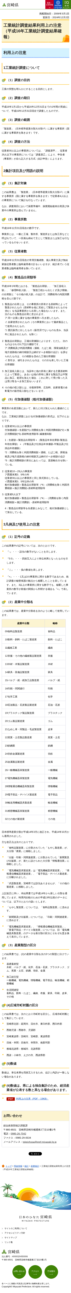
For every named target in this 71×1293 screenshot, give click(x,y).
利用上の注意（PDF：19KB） (32, 1098)
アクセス (35, 1271)
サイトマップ (10, 1237)
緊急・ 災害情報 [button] (49, 4)
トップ (9, 1166)
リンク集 (8, 1242)
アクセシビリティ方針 (14, 1233)
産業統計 (35, 1166)
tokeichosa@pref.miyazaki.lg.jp (40, 1141)
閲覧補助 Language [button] (58, 6)
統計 (26, 1166)
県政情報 (18, 1166)
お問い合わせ (19, 1271)
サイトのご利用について (15, 1228)
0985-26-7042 (18, 1133)
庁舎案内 (51, 1271)
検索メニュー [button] (66, 6)
